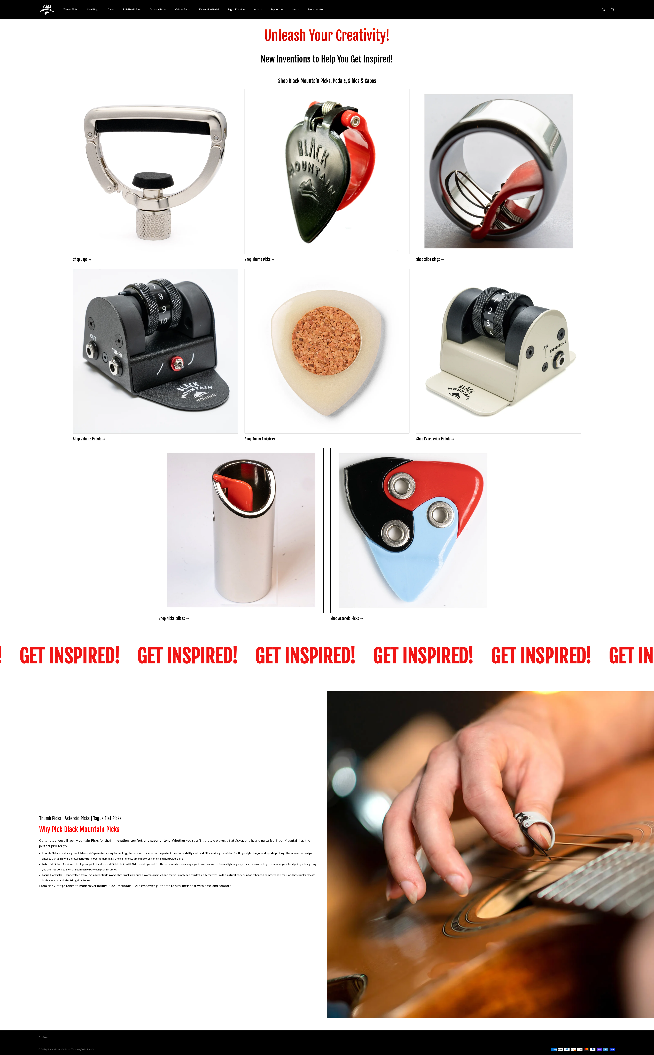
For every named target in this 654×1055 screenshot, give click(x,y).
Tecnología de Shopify (83, 1049)
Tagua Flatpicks (236, 9)
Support (275, 9)
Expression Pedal (209, 9)
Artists (258, 9)
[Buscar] (603, 9)
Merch (295, 9)
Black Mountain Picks (59, 1049)
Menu (45, 1037)
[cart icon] (612, 9)
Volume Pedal (182, 9)
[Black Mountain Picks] (47, 9)
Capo (111, 9)
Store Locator (316, 9)
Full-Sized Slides (131, 9)
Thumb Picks (70, 9)
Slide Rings (92, 9)
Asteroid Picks (158, 9)
